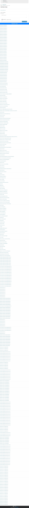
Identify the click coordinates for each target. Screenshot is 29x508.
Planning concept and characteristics (4, 182)
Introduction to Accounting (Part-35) (4, 362)
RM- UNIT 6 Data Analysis (2, 95)
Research (1, 173)
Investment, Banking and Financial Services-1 (5, 464)
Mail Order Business (2, 170)
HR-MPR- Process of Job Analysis (3, 130)
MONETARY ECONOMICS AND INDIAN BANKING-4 (5, 339)
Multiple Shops (1, 185)
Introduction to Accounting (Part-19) (4, 476)
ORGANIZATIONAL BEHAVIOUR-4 (3, 75)
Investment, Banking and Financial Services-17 (5, 432)
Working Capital (2, 220)
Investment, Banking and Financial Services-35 (5, 377)
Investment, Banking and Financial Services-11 (5, 449)
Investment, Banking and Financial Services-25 (5, 414)
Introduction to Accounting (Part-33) (4, 365)
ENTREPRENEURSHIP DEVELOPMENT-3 (4, 66)
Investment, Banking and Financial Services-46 (5, 353)
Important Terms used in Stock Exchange (4, 197)
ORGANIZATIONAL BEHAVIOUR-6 (3, 72)
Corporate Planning (2, 174)
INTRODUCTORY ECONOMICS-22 (3, 26)
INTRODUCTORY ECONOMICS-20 (3, 31)
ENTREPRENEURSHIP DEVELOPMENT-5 (4, 63)
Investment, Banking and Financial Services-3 (5, 461)
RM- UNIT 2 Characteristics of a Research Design (5, 142)
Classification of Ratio (2, 246)
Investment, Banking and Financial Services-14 (5, 444)
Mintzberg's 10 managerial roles (3, 191)
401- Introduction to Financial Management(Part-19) (5, 267)
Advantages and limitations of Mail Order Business (5, 168)
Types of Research (2, 165)
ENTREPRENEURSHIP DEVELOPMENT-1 (4, 69)
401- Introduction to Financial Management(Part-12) (5, 278)
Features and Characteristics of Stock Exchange (5, 203)
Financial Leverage (2, 223)
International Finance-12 (2, 290)
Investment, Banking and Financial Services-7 (5, 455)
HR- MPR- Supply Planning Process (4, 84)
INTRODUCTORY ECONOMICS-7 (3, 51)
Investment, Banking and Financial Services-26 (5, 412)
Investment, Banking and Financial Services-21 (5, 420)
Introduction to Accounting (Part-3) (4, 501)
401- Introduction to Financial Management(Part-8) (5, 284)
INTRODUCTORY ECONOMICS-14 (3, 40)
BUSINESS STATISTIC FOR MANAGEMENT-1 (4, 441)
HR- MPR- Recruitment (2, 115)
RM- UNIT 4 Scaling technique (3, 101)
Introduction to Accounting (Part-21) (4, 473)
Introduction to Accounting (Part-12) (4, 487)
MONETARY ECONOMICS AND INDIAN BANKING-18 (5, 301)
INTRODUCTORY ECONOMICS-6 (3, 52)
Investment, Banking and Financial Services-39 (5, 371)
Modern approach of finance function (4, 252)
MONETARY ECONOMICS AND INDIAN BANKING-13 (5, 310)
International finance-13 (2, 287)
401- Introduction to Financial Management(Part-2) (5, 328)
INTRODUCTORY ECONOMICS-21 (3, 25)
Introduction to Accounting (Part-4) (4, 499)
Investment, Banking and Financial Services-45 (5, 354)
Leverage (1, 226)
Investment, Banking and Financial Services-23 (5, 417)
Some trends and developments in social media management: (7, 156)
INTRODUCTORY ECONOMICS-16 (3, 37)
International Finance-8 (2, 296)
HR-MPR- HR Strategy (2, 133)
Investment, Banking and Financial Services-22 (5, 418)
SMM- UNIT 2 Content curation (3, 150)
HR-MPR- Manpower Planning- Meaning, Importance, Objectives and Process (8, 136)
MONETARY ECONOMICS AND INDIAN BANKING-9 (5, 316)
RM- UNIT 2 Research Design (3, 144)
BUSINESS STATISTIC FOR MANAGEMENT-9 (4, 394)
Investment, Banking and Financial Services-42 (5, 359)
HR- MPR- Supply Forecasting (3, 87)
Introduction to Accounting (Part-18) (4, 478)
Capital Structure (2, 234)
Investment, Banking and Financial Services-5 (5, 458)
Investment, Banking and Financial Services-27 (5, 411)
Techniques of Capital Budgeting (3, 243)
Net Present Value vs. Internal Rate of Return (5, 238)
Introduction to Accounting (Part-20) (4, 475)
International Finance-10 (2, 293)
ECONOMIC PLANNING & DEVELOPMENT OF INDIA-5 (5, 258)
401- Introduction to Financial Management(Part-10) (5, 281)
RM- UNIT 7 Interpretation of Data (3, 92)
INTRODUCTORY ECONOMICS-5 (3, 54)
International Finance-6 (2, 321)
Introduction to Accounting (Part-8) (4, 493)
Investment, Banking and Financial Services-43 (5, 357)
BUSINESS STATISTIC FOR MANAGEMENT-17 (4, 382)
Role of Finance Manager (3, 249)
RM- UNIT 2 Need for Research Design (4, 141)
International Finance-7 (2, 319)
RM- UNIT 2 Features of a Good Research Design (5, 139)
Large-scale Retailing (2, 188)
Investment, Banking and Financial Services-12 (5, 447)
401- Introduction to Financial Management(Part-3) (5, 327)
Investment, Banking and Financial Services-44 (5, 356)
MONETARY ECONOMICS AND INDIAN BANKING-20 (5, 298)
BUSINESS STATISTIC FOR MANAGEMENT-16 (4, 383)
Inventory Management (2, 214)
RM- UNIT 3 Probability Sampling (3, 124)
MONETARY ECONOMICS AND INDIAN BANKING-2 (5, 342)
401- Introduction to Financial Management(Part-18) (5, 269)
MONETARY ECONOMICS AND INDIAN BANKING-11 (5, 313)
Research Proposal (2, 148)
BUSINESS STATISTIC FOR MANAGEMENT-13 (4, 388)
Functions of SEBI (2, 194)
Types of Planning (2, 179)
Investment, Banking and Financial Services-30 (5, 406)
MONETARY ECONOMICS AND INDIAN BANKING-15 (5, 307)
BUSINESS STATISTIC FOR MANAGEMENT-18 (4, 380)
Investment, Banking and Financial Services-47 (5, 351)
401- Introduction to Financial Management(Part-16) (5, 272)
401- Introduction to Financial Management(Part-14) (5, 275)
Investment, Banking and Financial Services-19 (5, 423)
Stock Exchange (2, 205)
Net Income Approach (2, 232)
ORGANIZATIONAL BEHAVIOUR (3, 81)
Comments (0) (2, 13)
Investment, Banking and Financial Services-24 (5, 415)
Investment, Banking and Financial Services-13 (5, 446)
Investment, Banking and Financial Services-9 (5, 452)
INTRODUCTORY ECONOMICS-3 (3, 57)
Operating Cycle (2, 217)
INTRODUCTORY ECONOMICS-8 (3, 49)
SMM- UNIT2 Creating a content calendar (4, 153)
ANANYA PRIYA (4, 4)
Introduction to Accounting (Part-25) (4, 467)
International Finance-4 (2, 324)
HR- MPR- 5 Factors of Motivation (3, 98)
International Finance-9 (2, 295)
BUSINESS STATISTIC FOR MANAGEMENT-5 (4, 400)
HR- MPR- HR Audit (2, 116)
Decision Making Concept (3, 177)
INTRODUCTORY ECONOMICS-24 (3, 28)
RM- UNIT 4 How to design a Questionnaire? (5, 104)
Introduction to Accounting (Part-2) (4, 504)
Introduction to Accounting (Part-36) (4, 350)
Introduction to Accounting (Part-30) (4, 426)
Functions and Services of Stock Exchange (5, 202)
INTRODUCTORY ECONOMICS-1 (3, 60)
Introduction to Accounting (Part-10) (4, 490)
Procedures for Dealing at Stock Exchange (5, 200)
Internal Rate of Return (2, 240)
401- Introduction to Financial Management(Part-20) (5, 266)
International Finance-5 (2, 322)
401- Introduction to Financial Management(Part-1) (5, 330)
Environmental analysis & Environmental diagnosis (5, 147)
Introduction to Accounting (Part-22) (4, 472)
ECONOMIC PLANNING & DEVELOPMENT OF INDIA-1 (5, 264)
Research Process (2, 162)
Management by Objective (3, 176)
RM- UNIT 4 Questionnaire (3, 107)
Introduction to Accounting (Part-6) (4, 496)
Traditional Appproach (2, 229)
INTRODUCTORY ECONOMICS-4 (3, 55)
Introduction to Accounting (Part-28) (4, 429)
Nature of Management (2, 211)
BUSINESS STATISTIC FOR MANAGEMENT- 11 (4, 391)
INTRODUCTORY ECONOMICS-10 (3, 46)
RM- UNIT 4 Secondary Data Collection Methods (5, 118)
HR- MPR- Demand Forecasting (3, 89)
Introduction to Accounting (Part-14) (4, 484)
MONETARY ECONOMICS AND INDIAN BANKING (5, 345)
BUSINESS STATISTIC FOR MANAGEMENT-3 (4, 438)
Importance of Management (3, 208)
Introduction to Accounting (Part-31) (4, 368)
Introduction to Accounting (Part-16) (4, 481)
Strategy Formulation (2, 145)
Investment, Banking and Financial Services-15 (5, 435)
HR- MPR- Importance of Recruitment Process (5, 113)
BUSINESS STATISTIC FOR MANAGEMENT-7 (4, 397)
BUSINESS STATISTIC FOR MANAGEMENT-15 (4, 385)
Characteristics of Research (3, 171)
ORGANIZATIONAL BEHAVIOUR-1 (3, 80)
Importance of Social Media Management (4, 159)
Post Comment (24, 21)
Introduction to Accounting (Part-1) (4, 502)
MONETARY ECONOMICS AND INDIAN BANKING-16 (5, 304)
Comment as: (4, 19)
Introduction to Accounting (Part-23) (4, 470)
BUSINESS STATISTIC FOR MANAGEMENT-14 (4, 386)
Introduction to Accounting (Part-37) (4, 348)
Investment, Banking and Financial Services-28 (5, 409)
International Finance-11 (2, 292)
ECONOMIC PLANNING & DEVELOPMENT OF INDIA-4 (5, 260)
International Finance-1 (2, 333)
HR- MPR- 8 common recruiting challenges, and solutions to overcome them (8, 110)
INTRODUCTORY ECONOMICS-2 (3, 58)
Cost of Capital (1, 237)
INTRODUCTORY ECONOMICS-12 (3, 43)
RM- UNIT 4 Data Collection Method (4, 121)
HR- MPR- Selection (2, 112)
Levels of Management (2, 206)
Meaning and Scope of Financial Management (5, 255)
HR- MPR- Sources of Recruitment (4, 83)
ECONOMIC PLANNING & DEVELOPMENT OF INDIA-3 (5, 261)
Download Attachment (3, 10)
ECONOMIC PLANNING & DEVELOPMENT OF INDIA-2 (5, 263)
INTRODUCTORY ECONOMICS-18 (3, 34)
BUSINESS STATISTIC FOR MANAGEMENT (4, 443)
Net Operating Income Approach (3, 231)
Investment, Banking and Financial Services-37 (5, 374)
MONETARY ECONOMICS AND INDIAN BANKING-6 (5, 336)
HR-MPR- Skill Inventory (2, 127)
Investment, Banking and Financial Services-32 (5, 403)
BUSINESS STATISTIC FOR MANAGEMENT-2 (4, 440)
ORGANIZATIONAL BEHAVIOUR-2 (3, 78)
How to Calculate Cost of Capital (3, 235)
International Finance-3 (2, 325)
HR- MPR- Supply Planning (3, 86)
